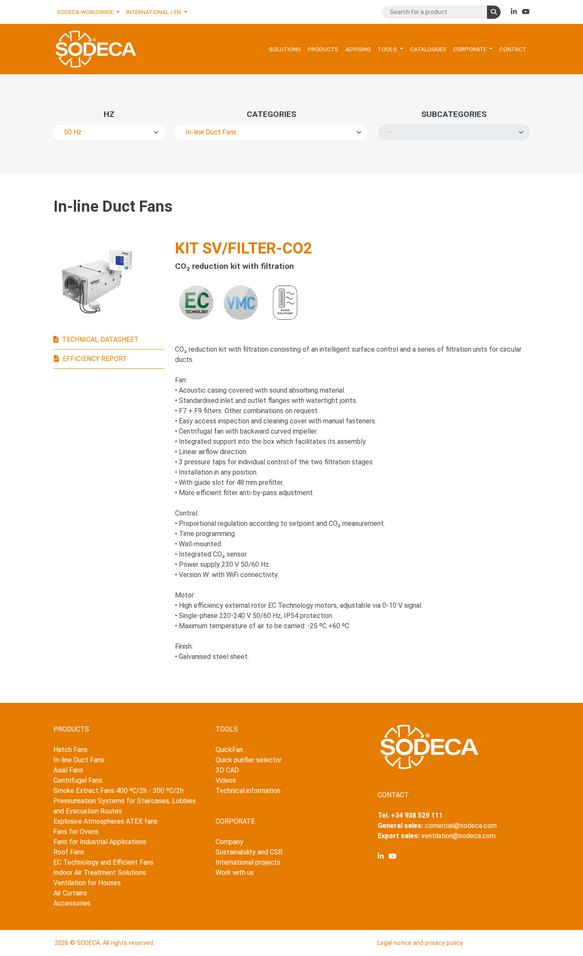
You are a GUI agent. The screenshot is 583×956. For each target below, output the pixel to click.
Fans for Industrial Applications (99, 842)
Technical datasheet (100, 339)
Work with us (235, 873)
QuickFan (229, 750)
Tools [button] (388, 49)
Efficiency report (95, 359)
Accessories (71, 903)
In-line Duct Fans (78, 760)
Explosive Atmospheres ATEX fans (105, 821)
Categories (271, 114)
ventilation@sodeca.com (458, 836)
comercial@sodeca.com (461, 826)
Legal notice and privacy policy (420, 943)
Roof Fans (68, 852)
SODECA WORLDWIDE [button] (86, 12)
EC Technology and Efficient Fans (103, 862)
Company (229, 842)
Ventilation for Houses (87, 883)
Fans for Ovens (76, 832)
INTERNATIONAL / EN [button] (154, 12)
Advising (358, 49)
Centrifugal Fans (77, 780)
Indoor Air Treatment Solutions (99, 873)
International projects (248, 862)
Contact (512, 49)
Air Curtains (70, 893)
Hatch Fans (70, 750)
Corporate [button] (470, 49)
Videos (226, 780)
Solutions (285, 49)
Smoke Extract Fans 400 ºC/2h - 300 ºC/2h (118, 791)
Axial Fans (68, 770)
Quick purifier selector (249, 760)
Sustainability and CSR (249, 852)
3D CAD (227, 770)
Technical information (248, 791)
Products (323, 49)
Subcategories (454, 114)
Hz (109, 114)
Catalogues (428, 49)
